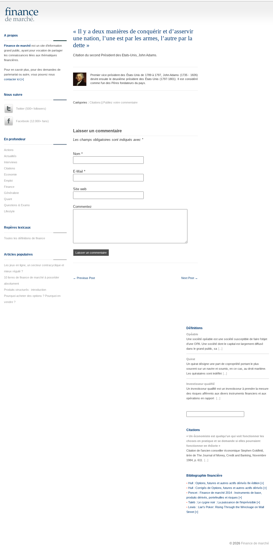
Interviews (10, 162)
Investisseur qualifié (200, 383)
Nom (78, 154)
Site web (79, 189)
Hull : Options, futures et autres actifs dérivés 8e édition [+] (226, 483)
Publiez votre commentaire (120, 102)
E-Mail (79, 171)
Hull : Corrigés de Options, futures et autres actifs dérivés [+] (227, 487)
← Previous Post (84, 278)
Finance (9, 186)
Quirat (190, 359)
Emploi (8, 180)
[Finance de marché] (27, 19)
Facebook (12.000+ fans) (32, 121)
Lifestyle (9, 211)
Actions (9, 150)
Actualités (10, 156)
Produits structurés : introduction (25, 289)
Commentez (82, 207)
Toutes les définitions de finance (24, 238)
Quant (8, 199)
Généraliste (11, 192)
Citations (9, 168)
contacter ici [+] (14, 79)
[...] (220, 348)
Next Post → (189, 278)
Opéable (192, 334)
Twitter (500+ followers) (31, 108)
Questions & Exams (17, 205)
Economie (10, 174)
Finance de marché (17, 45)
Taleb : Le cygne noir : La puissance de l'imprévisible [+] (224, 502)
